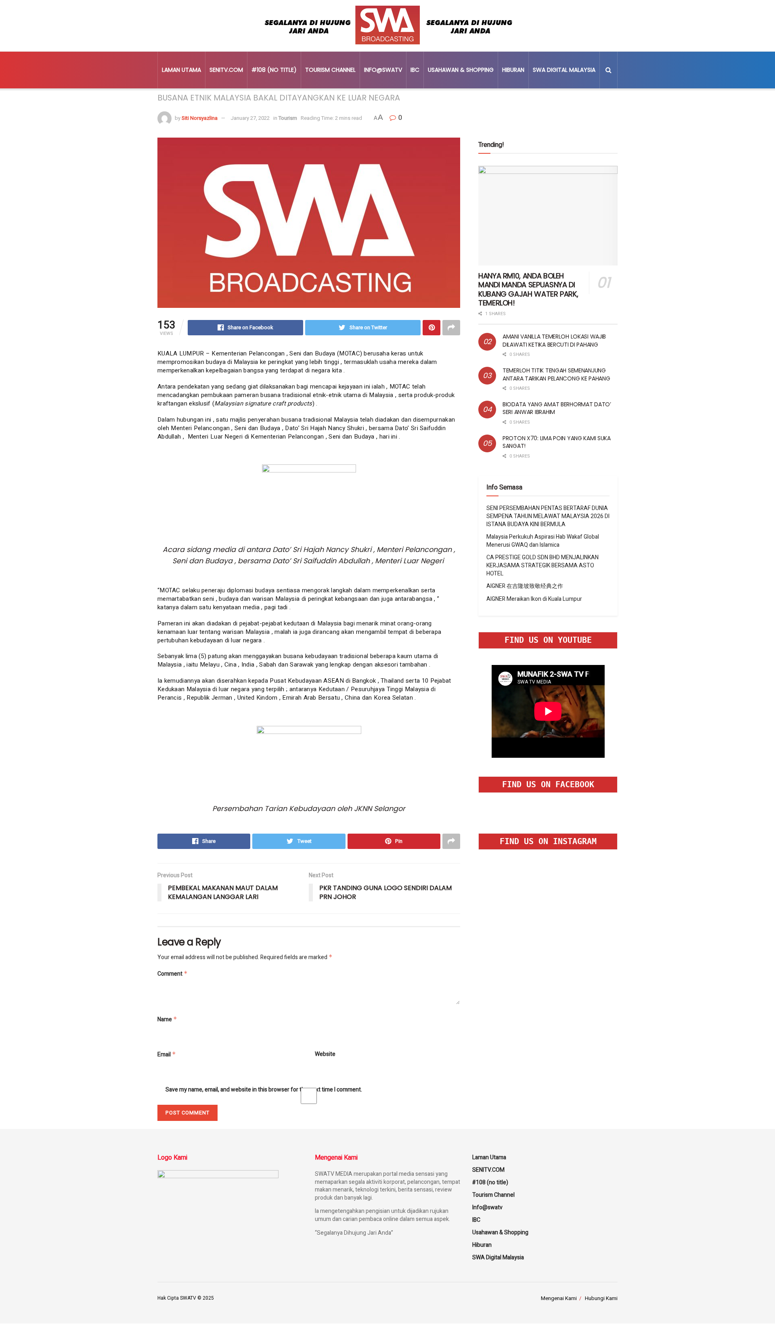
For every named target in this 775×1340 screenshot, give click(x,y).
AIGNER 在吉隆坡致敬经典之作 (524, 586)
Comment (172, 974)
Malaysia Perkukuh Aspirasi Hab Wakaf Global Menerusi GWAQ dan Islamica (542, 541)
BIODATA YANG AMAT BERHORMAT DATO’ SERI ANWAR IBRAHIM (557, 408)
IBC (415, 70)
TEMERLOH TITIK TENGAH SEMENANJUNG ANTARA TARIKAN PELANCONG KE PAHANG (556, 374)
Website (325, 1054)
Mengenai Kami (559, 1298)
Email (166, 1054)
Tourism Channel (330, 70)
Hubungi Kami (601, 1298)
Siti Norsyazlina (200, 118)
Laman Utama (181, 70)
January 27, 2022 (250, 118)
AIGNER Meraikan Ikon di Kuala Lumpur (534, 599)
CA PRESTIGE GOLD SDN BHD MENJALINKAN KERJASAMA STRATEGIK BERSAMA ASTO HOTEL (542, 565)
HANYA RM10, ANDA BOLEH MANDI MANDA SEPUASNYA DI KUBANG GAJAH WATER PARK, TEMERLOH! (528, 289)
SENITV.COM (226, 70)
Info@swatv (383, 70)
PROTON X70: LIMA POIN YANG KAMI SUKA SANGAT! (557, 442)
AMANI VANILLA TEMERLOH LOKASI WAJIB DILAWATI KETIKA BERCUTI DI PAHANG (554, 340)
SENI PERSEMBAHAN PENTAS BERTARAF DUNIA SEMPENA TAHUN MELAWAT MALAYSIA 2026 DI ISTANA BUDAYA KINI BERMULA (548, 516)
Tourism (288, 118)
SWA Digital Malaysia (564, 70)
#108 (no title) (274, 70)
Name (167, 1019)
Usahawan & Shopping (461, 70)
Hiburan (513, 70)
